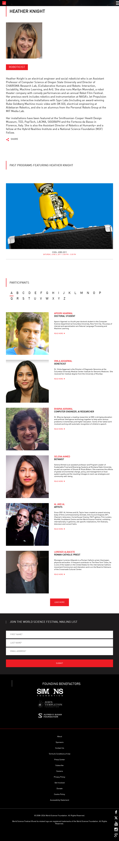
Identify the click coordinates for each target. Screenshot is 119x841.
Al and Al (59, 505)
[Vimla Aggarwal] (27, 381)
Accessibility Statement (59, 800)
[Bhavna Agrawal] (27, 429)
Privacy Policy (59, 777)
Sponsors (59, 742)
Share (14, 139)
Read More (58, 333)
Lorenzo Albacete (67, 553)
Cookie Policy (59, 794)
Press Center (59, 760)
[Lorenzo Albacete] (27, 572)
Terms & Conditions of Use (59, 754)
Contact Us (59, 748)
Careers (59, 771)
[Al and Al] (27, 524)
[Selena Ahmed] (27, 476)
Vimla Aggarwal (63, 362)
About (59, 737)
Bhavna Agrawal (74, 410)
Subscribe (59, 765)
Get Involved (60, 783)
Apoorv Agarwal (64, 314)
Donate (60, 789)
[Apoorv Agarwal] (27, 333)
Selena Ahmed (62, 458)
